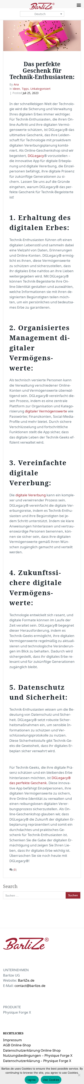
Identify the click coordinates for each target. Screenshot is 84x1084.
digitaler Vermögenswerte (46, 411)
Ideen (16, 89)
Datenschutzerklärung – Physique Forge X (37, 1060)
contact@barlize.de (29, 985)
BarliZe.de (26, 980)
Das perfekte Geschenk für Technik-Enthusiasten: (42, 70)
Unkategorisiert (40, 89)
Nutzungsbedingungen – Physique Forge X (37, 1055)
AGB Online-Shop (17, 1045)
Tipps (25, 89)
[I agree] (79, 1075)
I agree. (32, 1079)
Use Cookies (51, 1079)
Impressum (12, 1040)
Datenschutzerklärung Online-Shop (32, 1050)
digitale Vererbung (30, 495)
